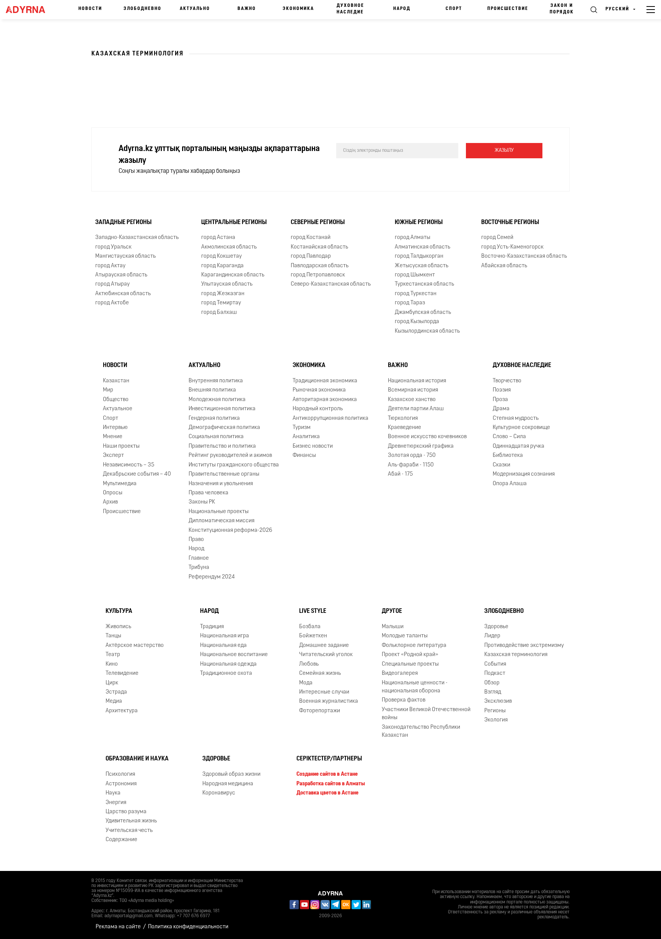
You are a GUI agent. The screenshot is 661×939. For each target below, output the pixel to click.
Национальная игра (224, 636)
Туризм (302, 428)
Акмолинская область (229, 247)
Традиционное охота (226, 673)
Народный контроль (318, 409)
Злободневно (142, 8)
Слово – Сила (509, 437)
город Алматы (412, 237)
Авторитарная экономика (325, 400)
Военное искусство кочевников (427, 437)
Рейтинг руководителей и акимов (230, 455)
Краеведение (404, 428)
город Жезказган (222, 294)
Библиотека (508, 455)
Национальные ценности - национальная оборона (415, 687)
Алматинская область (422, 247)
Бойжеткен (313, 636)
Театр (113, 655)
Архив (110, 502)
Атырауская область (121, 275)
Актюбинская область (123, 294)
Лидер (492, 636)
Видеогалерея (400, 673)
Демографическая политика (224, 428)
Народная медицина (227, 784)
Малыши (393, 627)
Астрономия (121, 784)
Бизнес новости (313, 446)
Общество (116, 400)
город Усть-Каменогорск (512, 247)
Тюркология (403, 418)
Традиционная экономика (325, 381)
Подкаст (494, 673)
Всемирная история (413, 390)
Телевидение (122, 673)
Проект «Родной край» (410, 655)
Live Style (312, 611)
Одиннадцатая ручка (518, 446)
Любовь (309, 664)
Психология (120, 774)
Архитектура (122, 711)
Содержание (121, 840)
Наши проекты (121, 446)
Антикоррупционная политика (330, 418)
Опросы (112, 493)
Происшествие (507, 8)
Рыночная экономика (319, 390)
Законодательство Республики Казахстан (421, 731)
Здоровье (496, 627)
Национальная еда (223, 645)
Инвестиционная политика (222, 409)
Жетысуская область (421, 266)
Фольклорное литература (414, 645)
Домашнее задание (324, 645)
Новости (90, 8)
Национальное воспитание (234, 655)
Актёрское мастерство (135, 645)
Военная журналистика (328, 701)
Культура (119, 611)
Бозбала (310, 627)
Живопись (118, 627)
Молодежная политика (217, 400)
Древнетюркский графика (421, 446)
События (495, 664)
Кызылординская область (427, 331)
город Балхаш (219, 312)
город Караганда (222, 266)
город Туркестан (415, 294)
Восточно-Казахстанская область (524, 256)
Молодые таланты (405, 636)
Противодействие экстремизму (524, 645)
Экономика (298, 8)
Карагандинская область (232, 275)
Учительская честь (129, 830)
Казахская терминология (515, 655)
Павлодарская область (319, 266)
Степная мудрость (516, 418)
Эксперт (113, 455)
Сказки (501, 465)
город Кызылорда (417, 322)
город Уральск (113, 247)
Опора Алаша (510, 484)
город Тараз (410, 303)
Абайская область (504, 266)
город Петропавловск (318, 275)
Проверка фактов (403, 700)
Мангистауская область (125, 256)
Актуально (195, 8)
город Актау (110, 266)
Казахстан (116, 381)
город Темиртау (221, 303)
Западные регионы (123, 222)
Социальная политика (216, 437)
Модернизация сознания (524, 474)
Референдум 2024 (212, 577)
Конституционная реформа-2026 (230, 530)
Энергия (116, 803)
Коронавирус (218, 793)
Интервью (115, 428)
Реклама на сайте (118, 927)
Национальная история (417, 381)
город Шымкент (415, 275)
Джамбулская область (423, 312)
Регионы (495, 711)
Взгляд (492, 692)
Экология (496, 720)
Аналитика (306, 437)
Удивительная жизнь (131, 821)
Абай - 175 (400, 474)
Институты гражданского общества (234, 465)
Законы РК (202, 502)
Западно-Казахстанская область (137, 237)
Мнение (112, 437)
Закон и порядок (562, 9)
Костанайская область (319, 247)
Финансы (304, 455)
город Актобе (112, 303)
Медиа (114, 701)
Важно (247, 8)
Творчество (507, 381)
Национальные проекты (219, 512)
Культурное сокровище (521, 428)
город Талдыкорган (419, 256)
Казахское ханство (412, 400)
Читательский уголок (326, 655)
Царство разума (126, 812)
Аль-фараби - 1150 (411, 465)
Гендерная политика (214, 418)
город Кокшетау (221, 256)
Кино (112, 664)
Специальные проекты (410, 664)
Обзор (492, 683)
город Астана (218, 237)
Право (196, 540)
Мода (306, 683)
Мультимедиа (120, 484)
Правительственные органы (224, 474)
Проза (500, 400)
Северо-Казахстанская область (331, 284)
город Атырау (112, 284)
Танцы (113, 636)
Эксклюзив (498, 701)
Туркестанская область (424, 284)
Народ (401, 8)
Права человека (208, 493)
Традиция (212, 627)
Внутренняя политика (216, 381)
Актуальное (117, 409)
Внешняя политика (212, 390)
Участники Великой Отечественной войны (426, 714)
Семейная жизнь (320, 673)
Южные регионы (419, 222)
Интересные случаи (324, 692)
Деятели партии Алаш (416, 409)
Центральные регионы (234, 222)
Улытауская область (226, 284)
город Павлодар (311, 256)
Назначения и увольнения (221, 484)
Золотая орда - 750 (412, 455)
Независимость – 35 (128, 465)
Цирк (112, 683)
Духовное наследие (350, 9)
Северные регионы (318, 222)
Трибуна (199, 567)
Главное (199, 558)
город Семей (497, 237)
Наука (113, 793)
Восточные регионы (510, 222)
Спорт (454, 8)
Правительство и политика (222, 446)
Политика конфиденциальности (188, 927)
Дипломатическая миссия (221, 521)
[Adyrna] (29, 9)
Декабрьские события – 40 (137, 474)
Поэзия (502, 390)
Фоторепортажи (319, 711)
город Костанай (310, 237)
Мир (108, 390)
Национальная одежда (228, 664)
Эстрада (116, 692)
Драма (501, 409)
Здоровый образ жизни (231, 774)
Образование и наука (137, 759)
